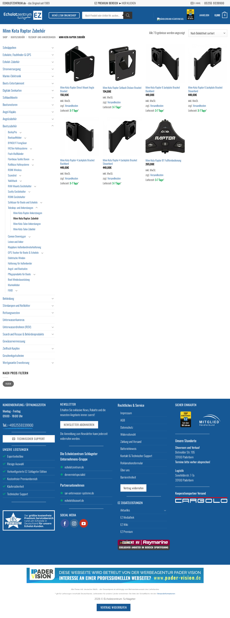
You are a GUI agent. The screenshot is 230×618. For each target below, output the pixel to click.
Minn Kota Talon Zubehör (24, 229)
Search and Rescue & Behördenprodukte (23, 334)
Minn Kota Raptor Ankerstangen (27, 213)
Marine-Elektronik (12, 76)
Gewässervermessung (14, 341)
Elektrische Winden (16, 258)
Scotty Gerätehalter (17, 191)
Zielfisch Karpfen (11, 348)
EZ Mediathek (127, 517)
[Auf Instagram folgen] (74, 523)
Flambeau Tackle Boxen (18, 159)
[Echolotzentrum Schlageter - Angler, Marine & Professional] (23, 15)
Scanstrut (12, 175)
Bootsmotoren (10, 104)
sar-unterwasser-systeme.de (79, 493)
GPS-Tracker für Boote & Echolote (23, 252)
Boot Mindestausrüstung (19, 279)
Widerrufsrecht (128, 434)
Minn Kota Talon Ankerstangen (27, 224)
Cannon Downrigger (17, 236)
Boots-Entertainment (13, 83)
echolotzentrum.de (74, 467)
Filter (8, 383)
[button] (204, 15)
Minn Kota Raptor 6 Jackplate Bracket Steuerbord (205, 89)
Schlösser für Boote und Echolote (23, 202)
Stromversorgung (12, 69)
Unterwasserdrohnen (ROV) (17, 327)
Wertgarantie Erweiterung (16, 362)
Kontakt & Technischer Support (136, 455)
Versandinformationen (166, 594)
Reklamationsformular (131, 463)
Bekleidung (8, 298)
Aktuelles (125, 510)
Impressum (126, 413)
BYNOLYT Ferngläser (17, 143)
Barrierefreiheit (128, 477)
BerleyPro (12, 132)
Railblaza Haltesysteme (18, 164)
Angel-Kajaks (9, 111)
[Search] (127, 15)
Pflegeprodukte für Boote (19, 274)
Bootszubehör (18, 37)
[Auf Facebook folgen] (65, 523)
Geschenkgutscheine (13, 355)
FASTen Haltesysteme (17, 148)
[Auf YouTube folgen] (83, 523)
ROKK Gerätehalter (16, 197)
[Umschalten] (52, 47)
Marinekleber (14, 285)
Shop (5, 37)
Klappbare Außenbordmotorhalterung (24, 247)
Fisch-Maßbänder (16, 154)
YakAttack (12, 181)
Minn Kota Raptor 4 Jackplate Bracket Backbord (77, 161)
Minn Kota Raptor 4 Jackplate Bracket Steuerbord (120, 161)
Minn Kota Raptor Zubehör (26, 218)
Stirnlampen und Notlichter (16, 305)
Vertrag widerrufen (133, 488)
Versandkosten (71, 105)
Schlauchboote (10, 97)
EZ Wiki (124, 524)
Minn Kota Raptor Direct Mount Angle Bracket (77, 89)
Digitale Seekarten (12, 90)
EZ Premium (126, 531)
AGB (122, 420)
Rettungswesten (11, 312)
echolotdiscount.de (74, 500)
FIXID (10, 290)
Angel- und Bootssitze (17, 269)
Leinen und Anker (15, 242)
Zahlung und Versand (130, 441)
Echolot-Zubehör (11, 61)
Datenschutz (126, 427)
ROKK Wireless (15, 170)
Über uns (125, 470)
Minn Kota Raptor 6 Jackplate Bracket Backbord (163, 89)
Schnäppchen (9, 47)
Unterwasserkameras (13, 319)
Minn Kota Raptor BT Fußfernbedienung (163, 160)
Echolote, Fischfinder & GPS (17, 54)
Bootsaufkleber (15, 137)
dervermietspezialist (75, 474)
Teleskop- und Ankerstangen (42, 37)
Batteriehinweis (128, 448)
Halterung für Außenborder (20, 263)
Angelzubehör (10, 118)
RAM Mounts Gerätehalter (19, 186)
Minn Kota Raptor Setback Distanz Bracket (122, 87)
